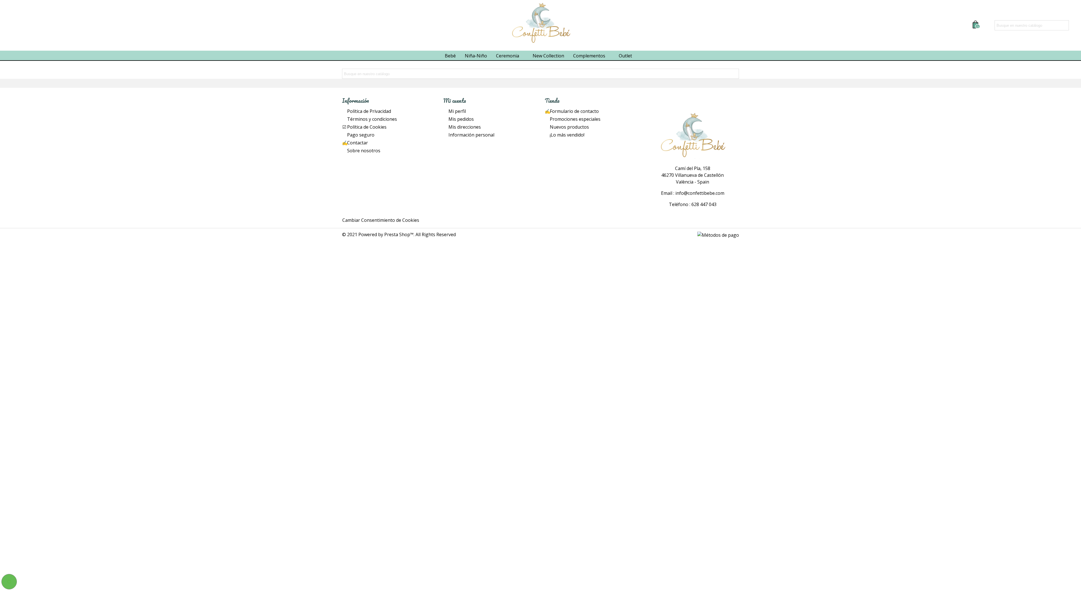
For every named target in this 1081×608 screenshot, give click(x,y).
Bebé (450, 56)
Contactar (357, 143)
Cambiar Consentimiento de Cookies (380, 220)
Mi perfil (457, 111)
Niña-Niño (476, 56)
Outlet (625, 56)
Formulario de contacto (574, 111)
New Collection (548, 56)
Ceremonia (507, 56)
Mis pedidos (461, 119)
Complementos (589, 56)
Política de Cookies (367, 127)
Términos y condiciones (372, 119)
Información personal (471, 135)
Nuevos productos (569, 127)
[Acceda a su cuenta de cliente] (987, 25)
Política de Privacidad (369, 111)
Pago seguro (360, 135)
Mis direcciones (464, 127)
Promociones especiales (575, 119)
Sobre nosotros (363, 150)
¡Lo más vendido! (567, 135)
